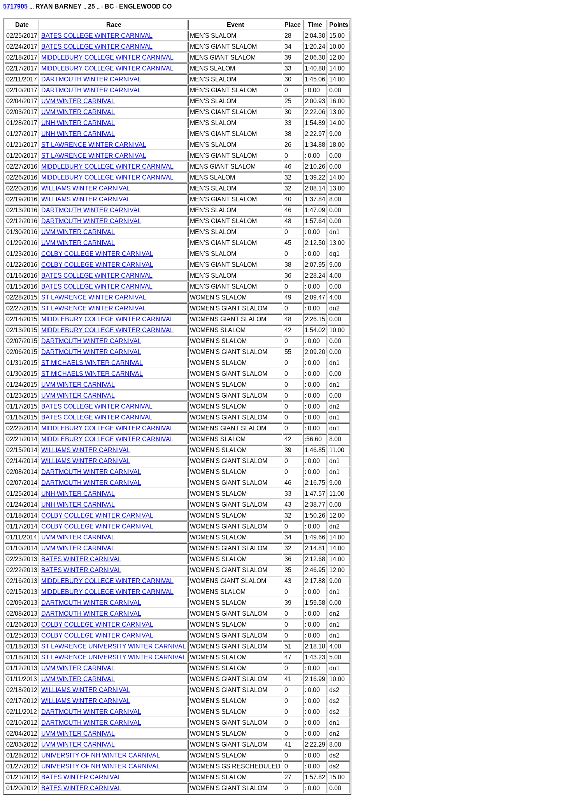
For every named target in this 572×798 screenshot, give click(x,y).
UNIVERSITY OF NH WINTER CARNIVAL (100, 755)
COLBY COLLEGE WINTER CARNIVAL (97, 253)
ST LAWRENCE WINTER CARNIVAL (93, 144)
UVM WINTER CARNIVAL (78, 101)
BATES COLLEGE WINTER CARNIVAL (97, 35)
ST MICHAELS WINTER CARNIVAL (92, 362)
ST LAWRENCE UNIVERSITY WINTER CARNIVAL (113, 646)
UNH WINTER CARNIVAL (78, 123)
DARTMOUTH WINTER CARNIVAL (91, 79)
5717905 (15, 6)
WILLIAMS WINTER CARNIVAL (85, 188)
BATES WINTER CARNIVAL (81, 559)
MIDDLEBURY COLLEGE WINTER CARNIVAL (107, 57)
